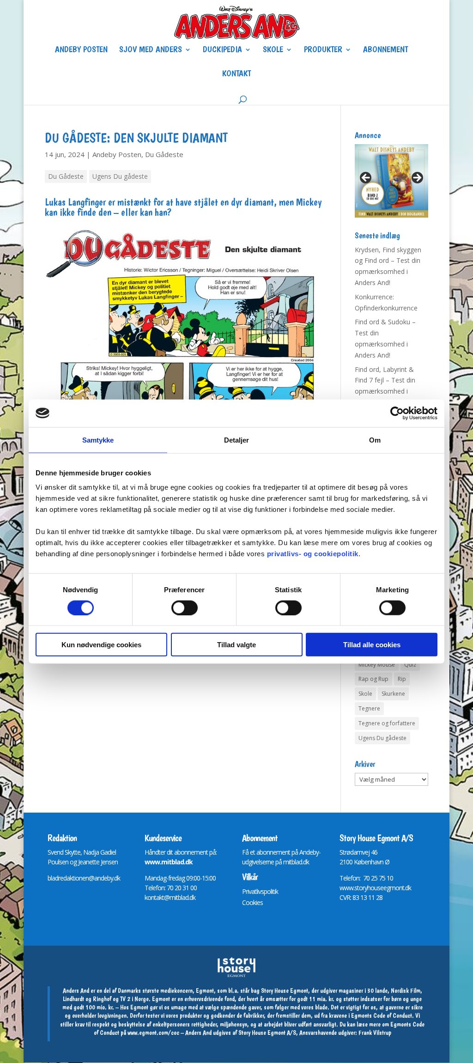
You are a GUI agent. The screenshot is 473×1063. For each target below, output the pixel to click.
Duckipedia (222, 50)
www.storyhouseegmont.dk (375, 887)
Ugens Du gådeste (120, 176)
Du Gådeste (164, 154)
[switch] (184, 607)
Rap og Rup (373, 679)
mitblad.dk (296, 861)
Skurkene (393, 694)
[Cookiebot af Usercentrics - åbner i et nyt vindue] (397, 413)
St (342, 852)
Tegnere (369, 708)
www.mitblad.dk (169, 861)
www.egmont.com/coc (153, 1032)
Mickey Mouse (376, 664)
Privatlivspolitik (260, 891)
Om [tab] (375, 439)
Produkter (323, 50)
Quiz (410, 664)
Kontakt (236, 74)
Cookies (252, 902)
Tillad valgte (236, 645)
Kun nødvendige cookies (101, 645)
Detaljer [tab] (236, 439)
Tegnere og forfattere (386, 723)
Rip (402, 679)
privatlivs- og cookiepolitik (312, 554)
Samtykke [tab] (98, 439)
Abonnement (385, 50)
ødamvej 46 (361, 852)
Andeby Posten (81, 50)
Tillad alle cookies (371, 645)
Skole (273, 50)
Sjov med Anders (150, 50)
